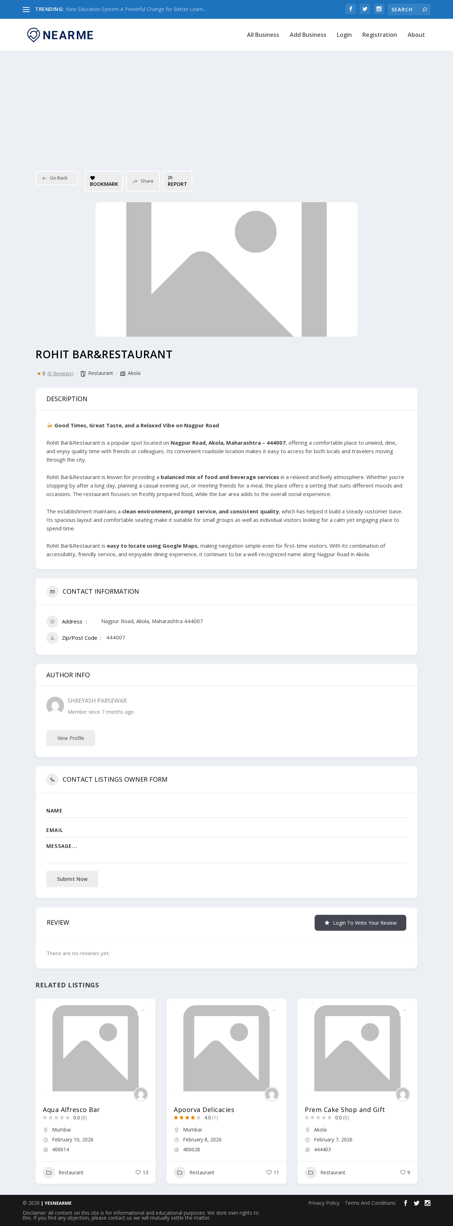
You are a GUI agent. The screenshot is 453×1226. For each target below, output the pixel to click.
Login (344, 35)
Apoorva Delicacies (204, 1109)
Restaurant (100, 373)
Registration (379, 35)
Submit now (72, 879)
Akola (134, 373)
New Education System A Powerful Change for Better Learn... (136, 9)
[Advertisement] (226, 103)
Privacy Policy (323, 1202)
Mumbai (61, 1129)
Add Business (308, 35)
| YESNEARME (55, 1203)
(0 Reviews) (60, 373)
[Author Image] (140, 1094)
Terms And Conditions (370, 1202)
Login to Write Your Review (365, 922)
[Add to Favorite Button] (143, 1011)
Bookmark (104, 184)
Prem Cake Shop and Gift (345, 1109)
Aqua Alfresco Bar (71, 1109)
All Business (263, 35)
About (416, 35)
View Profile (70, 738)
